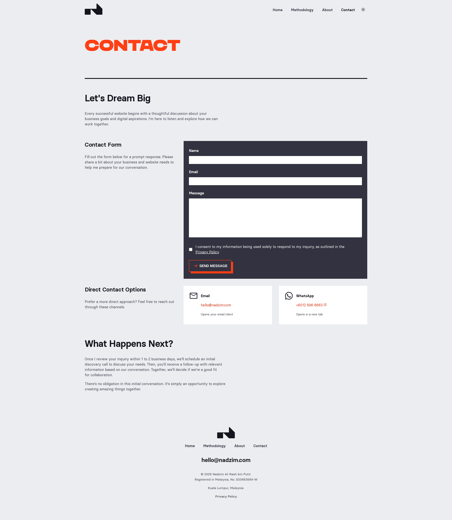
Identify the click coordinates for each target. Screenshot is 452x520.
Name (194, 151)
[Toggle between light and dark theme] (363, 9)
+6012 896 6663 (309, 305)
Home (277, 10)
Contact (348, 10)
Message (196, 193)
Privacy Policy (207, 252)
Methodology (302, 10)
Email (193, 172)
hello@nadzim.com (216, 305)
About (327, 10)
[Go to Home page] (93, 10)
